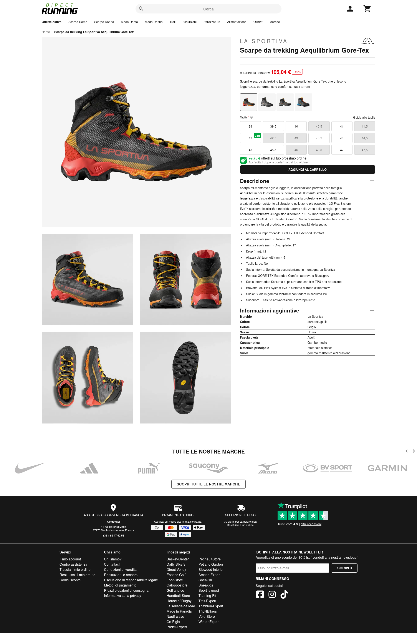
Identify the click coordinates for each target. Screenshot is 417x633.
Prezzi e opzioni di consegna (126, 590)
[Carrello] (367, 8)
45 (250, 150)
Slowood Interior (211, 569)
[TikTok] (284, 595)
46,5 (319, 150)
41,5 (365, 126)
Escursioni (189, 22)
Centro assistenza (73, 564)
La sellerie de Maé (181, 605)
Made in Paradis (179, 611)
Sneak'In (205, 579)
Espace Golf (176, 574)
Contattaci (113, 521)
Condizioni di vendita (120, 569)
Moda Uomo (129, 22)
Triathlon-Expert (211, 605)
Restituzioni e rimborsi (121, 574)
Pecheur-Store (210, 559)
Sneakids (206, 585)
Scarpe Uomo (77, 22)
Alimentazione (237, 22)
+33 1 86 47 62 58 (113, 535)
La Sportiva (264, 40)
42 (254, 137)
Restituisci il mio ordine (77, 574)
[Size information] (251, 117)
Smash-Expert (209, 574)
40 (296, 126)
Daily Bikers (176, 564)
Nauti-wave (175, 616)
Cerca (208, 9)
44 (342, 138)
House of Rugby (179, 600)
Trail (172, 22)
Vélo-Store (207, 616)
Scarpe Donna (104, 22)
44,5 (365, 138)
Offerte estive (51, 22)
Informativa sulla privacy (122, 595)
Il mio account (70, 559)
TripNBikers (208, 611)
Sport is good (209, 590)
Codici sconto (70, 579)
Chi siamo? (113, 559)
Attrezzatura (212, 22)
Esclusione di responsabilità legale (131, 579)
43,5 (319, 138)
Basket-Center (178, 559)
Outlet (258, 22)
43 (296, 138)
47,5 (365, 150)
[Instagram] (272, 595)
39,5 (273, 126)
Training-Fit (207, 595)
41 (342, 126)
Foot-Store (175, 579)
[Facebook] (260, 595)
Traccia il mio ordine (75, 569)
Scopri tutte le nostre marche (208, 484)
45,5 (273, 150)
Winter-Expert (209, 621)
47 (342, 150)
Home (46, 32)
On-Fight (173, 621)
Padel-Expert (177, 626)
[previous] (407, 451)
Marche (275, 22)
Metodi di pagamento (120, 585)
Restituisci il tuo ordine (240, 525)
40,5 (319, 126)
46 (296, 150)
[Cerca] (141, 8)
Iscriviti (344, 567)
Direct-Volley (176, 569)
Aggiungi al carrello (307, 169)
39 (250, 126)
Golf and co (175, 590)
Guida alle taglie (364, 117)
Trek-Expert (207, 600)
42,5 (273, 138)
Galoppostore (177, 585)
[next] (414, 451)
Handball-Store (178, 595)
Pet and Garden (211, 564)
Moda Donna (154, 22)
